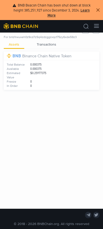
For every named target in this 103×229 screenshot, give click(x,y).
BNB (16, 56)
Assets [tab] (14, 44)
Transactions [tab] (46, 44)
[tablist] (51, 44)
